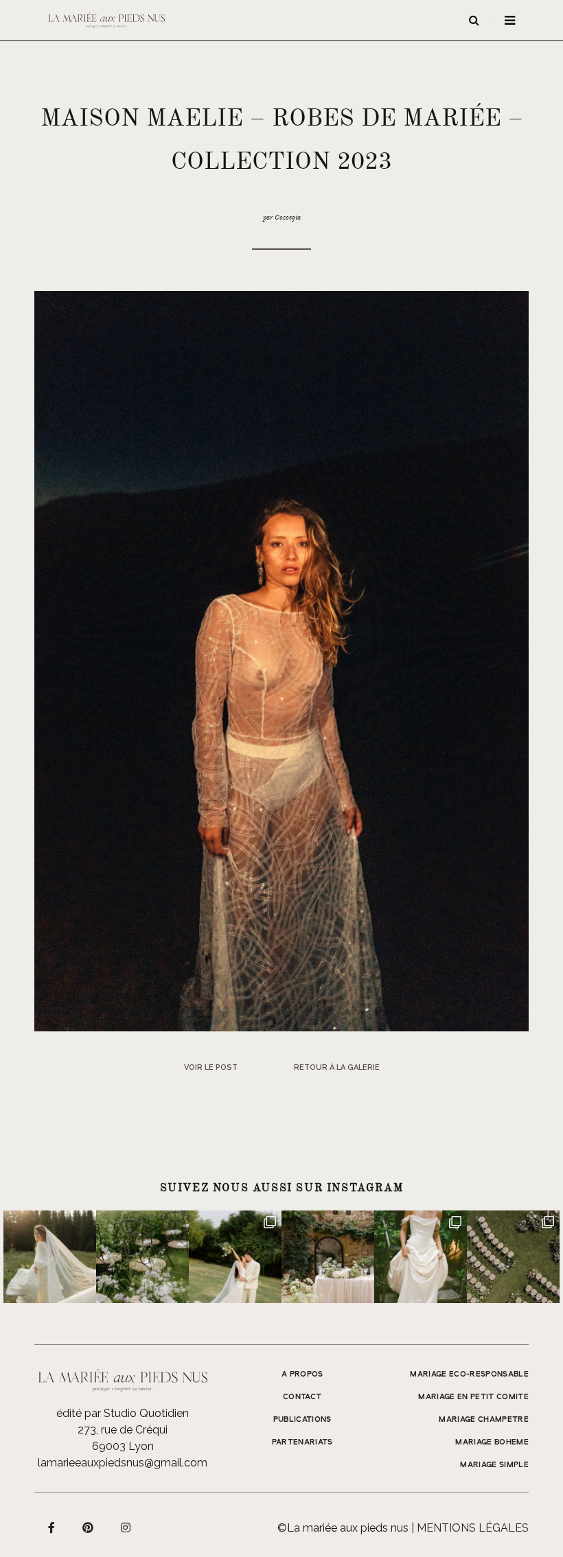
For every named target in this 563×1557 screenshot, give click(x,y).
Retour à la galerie (337, 1067)
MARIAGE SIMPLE (494, 1465)
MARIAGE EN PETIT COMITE (473, 1397)
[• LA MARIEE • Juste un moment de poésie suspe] (49, 1256)
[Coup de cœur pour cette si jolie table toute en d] (328, 1256)
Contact (302, 1397)
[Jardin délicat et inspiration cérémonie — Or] (513, 1256)
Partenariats (302, 1442)
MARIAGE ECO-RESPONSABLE (469, 1374)
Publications (302, 1420)
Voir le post (211, 1067)
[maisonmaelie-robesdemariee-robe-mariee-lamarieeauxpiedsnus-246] (281, 660)
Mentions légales (473, 1527)
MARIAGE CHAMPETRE (484, 1420)
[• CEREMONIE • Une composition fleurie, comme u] (142, 1256)
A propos (302, 1374)
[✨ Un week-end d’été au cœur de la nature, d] (235, 1256)
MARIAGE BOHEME (492, 1442)
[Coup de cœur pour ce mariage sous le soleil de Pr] (420, 1256)
